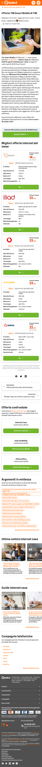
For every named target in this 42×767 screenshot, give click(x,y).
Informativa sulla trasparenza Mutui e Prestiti (12, 760)
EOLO (5, 658)
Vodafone (6, 649)
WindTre (6, 664)
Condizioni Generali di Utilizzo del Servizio (11, 749)
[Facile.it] (10, 4)
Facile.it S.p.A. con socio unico (33, 744)
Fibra (9, 60)
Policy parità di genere (7, 756)
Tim (26, 58)
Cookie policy (4, 753)
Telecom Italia (8, 652)
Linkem (5, 655)
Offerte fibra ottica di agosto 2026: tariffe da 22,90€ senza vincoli (11, 564)
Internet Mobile (21, 441)
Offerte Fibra (21, 459)
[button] (2, 3)
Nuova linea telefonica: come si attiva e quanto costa (12, 613)
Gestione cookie (5, 754)
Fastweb (6, 646)
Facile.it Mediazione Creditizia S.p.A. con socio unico (17, 740)
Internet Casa (21, 422)
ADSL (15, 60)
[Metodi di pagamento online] (21, 712)
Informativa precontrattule (8, 758)
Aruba (5, 661)
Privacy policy (5, 751)
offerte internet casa (18, 411)
